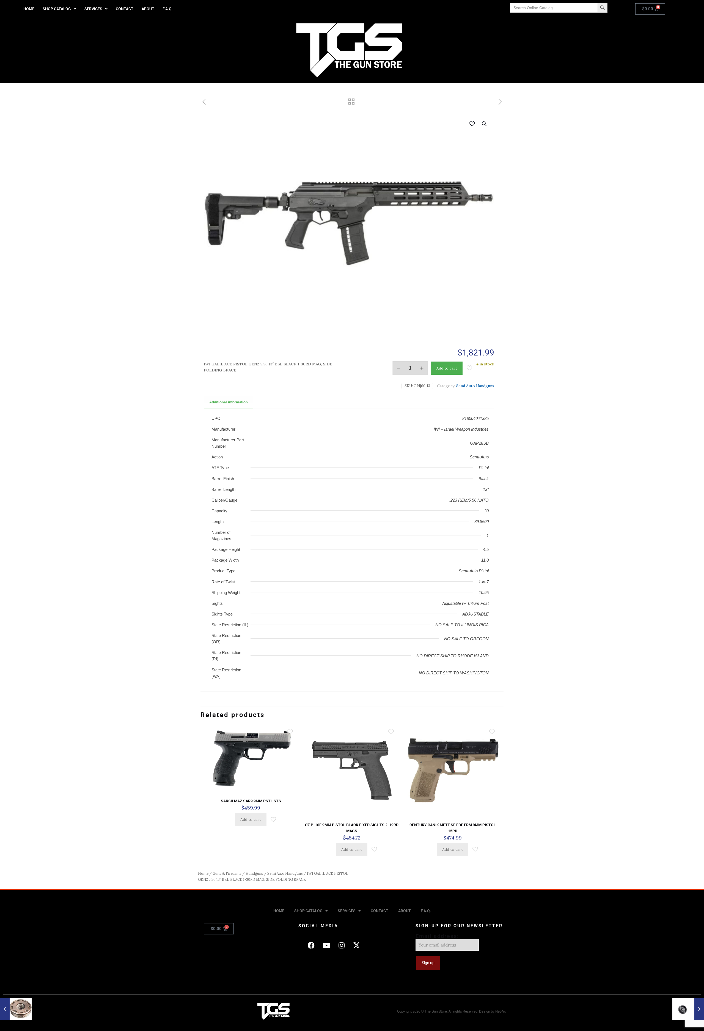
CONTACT (124, 9)
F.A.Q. (168, 9)
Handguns (254, 873)
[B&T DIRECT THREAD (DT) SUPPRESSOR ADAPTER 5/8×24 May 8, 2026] (688, 1009)
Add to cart (446, 368)
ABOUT (148, 9)
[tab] (228, 402)
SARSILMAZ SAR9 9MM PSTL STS (251, 801)
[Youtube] (326, 945)
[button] (59, 9)
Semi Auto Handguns (475, 385)
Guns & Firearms (227, 873)
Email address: (437, 936)
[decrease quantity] (398, 368)
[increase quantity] (422, 368)
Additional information (228, 402)
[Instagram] (341, 945)
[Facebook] (311, 945)
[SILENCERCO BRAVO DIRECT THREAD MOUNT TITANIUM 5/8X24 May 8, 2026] (16, 1009)
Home (203, 873)
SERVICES (93, 9)
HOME (28, 9)
